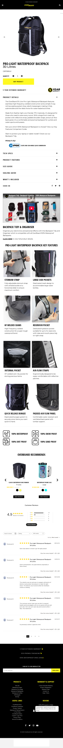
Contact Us (46, 691)
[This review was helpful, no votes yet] (55, 553)
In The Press (17, 712)
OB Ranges (17, 695)
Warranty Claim (46, 689)
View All (17, 685)
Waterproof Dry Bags (17, 689)
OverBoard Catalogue (17, 706)
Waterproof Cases (17, 687)
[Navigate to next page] (38, 636)
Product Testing (17, 708)
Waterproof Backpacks (17, 691)
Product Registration (45, 687)
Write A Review (31, 524)
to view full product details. (18, 239)
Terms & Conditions (17, 719)
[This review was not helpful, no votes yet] (58, 553)
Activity (17, 696)
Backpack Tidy (10, 136)
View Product (18, 496)
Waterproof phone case (44, 484)
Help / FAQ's (45, 693)
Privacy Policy (17, 717)
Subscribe (55, 670)
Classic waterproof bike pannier (19, 484)
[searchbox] (8, 533)
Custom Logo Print (17, 715)
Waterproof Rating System (17, 710)
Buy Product (18, 82)
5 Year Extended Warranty (46, 685)
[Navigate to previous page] (24, 636)
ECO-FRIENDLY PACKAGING (30, 653)
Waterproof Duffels (17, 693)
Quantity (6, 76)
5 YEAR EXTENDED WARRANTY (30, 649)
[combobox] (24, 533)
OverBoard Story (17, 704)
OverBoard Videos (17, 714)
